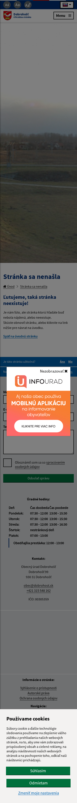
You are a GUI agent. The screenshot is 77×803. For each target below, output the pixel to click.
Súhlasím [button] (38, 770)
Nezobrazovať (52, 371)
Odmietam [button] (38, 782)
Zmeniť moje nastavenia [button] (38, 793)
